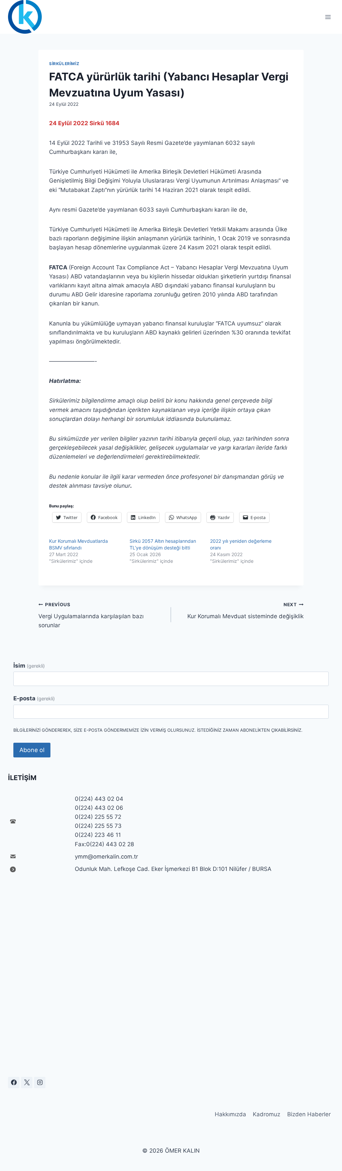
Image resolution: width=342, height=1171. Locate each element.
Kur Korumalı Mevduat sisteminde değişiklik (245, 611)
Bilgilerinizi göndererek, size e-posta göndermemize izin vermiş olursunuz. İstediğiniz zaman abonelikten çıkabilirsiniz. (158, 730)
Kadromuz (266, 1114)
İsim (29, 665)
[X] (26, 1082)
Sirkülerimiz (64, 63)
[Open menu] (328, 17)
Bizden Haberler (309, 1114)
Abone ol (31, 749)
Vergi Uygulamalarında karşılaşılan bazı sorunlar (91, 615)
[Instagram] (39, 1082)
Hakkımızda (230, 1114)
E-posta (34, 698)
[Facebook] (13, 1082)
